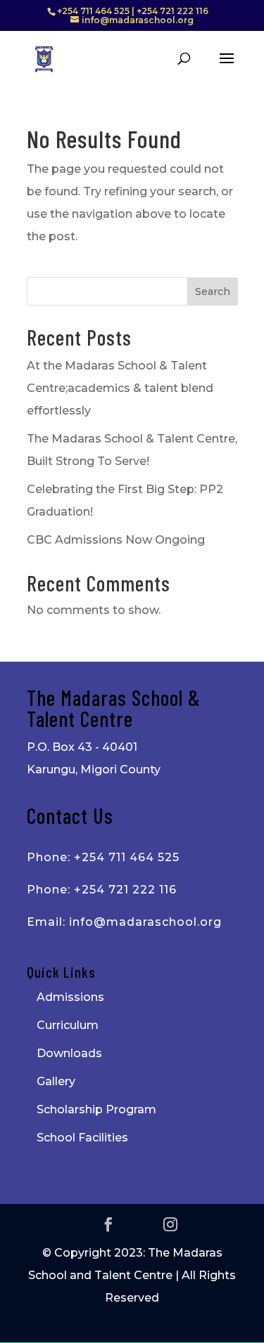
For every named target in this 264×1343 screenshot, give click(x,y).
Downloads (69, 1053)
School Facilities (82, 1137)
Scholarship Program (96, 1109)
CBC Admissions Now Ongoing (116, 539)
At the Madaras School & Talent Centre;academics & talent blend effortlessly (120, 388)
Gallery (56, 1081)
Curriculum (68, 1025)
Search (212, 291)
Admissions (70, 997)
